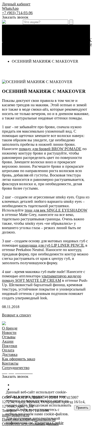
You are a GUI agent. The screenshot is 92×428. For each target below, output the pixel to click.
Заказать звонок (15, 17)
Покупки (9, 346)
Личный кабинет (16, 4)
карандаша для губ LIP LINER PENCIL (51, 245)
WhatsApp (10, 8)
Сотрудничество (15, 368)
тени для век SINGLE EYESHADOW (56, 210)
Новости (9, 333)
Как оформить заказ (63, 48)
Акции (7, 341)
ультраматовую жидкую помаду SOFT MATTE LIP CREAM (41, 278)
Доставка (62, 40)
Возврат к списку (16, 315)
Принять (82, 407)
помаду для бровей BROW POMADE (50, 149)
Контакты (10, 363)
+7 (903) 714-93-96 (17, 13)
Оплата (61, 35)
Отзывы (8, 337)
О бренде (9, 328)
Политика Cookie (49, 423)
